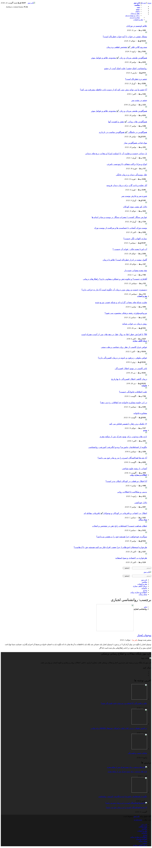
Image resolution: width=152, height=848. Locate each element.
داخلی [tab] (137, 11)
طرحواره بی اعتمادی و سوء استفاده (131, 558)
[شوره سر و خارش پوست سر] (146, 192)
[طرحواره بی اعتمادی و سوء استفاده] (146, 554)
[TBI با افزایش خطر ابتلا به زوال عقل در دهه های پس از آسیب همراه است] (146, 330)
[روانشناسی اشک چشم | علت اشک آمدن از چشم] (146, 64)
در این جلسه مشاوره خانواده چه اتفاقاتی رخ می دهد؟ (123, 402)
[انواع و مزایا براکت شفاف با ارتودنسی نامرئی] (146, 160)
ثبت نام (143, 3)
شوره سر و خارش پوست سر (134, 196)
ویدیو (145, 430)
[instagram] (146, 14)
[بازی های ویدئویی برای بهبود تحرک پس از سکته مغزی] (146, 432)
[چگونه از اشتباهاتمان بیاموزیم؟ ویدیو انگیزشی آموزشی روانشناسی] (146, 443)
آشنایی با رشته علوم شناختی (134, 468)
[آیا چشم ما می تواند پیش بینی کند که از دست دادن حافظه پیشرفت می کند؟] (146, 86)
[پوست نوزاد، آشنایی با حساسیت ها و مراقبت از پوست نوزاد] (146, 224)
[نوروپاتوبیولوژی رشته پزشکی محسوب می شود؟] (146, 309)
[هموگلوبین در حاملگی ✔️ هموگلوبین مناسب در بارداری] (146, 128)
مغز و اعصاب (142, 296)
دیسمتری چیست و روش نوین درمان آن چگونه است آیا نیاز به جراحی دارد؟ (114, 290)
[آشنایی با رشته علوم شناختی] (146, 464)
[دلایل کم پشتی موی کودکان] (146, 202)
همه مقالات (143, 827)
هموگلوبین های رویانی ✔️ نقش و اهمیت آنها (127, 121)
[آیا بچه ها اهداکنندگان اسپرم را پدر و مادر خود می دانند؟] (146, 454)
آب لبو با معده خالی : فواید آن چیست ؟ (130, 249)
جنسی (144, 843)
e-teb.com (138, 820)
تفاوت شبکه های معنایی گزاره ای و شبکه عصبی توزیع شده (121, 302)
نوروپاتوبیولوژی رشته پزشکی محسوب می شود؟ (126, 313)
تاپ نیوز (137, 3)
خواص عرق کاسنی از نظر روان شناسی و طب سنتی (124, 347)
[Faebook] (146, 672)
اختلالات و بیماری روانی (138, 475)
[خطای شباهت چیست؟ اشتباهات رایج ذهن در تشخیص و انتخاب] (146, 522)
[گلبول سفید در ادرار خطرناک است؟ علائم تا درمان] (146, 256)
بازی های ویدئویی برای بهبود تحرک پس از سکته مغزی (123, 436)
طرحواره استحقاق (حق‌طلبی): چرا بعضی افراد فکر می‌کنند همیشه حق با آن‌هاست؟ (110, 547)
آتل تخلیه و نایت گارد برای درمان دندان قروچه (127, 185)
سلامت (137, 5)
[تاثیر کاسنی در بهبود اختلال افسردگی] (146, 364)
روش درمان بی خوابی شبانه (134, 324)
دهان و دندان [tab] (135, 13)
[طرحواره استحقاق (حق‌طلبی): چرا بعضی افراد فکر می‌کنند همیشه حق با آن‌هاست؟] (146, 543)
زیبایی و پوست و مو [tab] (133, 15)
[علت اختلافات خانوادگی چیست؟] (146, 388)
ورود (149, 3)
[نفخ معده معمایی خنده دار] (146, 266)
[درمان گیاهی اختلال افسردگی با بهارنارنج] (146, 375)
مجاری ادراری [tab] (135, 18)
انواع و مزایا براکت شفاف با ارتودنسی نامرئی (127, 164)
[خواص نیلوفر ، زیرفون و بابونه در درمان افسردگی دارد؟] (146, 354)
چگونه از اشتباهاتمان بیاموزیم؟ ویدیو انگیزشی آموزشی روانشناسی (117, 447)
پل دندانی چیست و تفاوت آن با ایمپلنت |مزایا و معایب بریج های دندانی (116, 153)
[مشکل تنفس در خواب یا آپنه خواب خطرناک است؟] (146, 32)
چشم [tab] (138, 9)
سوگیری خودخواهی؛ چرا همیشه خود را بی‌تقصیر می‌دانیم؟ (121, 536)
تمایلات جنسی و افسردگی (137, 753)
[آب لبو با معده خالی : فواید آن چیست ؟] (146, 245)
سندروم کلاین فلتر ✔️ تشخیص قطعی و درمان (127, 47)
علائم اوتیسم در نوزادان (136, 26)
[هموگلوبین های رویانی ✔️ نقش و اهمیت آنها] (146, 117)
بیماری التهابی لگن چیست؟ (135, 238)
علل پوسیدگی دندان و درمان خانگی (131, 175)
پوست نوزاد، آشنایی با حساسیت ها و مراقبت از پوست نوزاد (120, 228)
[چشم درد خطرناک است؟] (146, 75)
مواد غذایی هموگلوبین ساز (135, 143)
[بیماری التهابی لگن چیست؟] (146, 234)
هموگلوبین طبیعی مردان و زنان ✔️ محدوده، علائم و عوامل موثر (119, 58)
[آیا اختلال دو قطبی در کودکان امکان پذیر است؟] (146, 477)
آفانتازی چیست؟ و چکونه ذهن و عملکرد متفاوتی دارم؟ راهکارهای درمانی (115, 279)
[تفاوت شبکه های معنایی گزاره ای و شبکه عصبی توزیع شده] (146, 298)
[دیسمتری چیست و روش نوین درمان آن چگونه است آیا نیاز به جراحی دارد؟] (146, 285)
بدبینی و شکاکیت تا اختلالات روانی (132, 492)
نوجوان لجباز (144, 635)
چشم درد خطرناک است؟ (136, 79)
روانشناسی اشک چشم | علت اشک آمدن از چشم (125, 68)
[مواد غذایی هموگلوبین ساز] (146, 139)
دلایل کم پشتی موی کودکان (135, 207)
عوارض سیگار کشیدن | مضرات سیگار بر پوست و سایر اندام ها (119, 217)
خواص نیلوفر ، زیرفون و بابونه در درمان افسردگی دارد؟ (122, 358)
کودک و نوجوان (141, 839)
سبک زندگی (142, 520)
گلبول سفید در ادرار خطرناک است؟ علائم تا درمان (125, 260)
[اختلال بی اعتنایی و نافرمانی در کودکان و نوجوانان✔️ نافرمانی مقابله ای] (146, 509)
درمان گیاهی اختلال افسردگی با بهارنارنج (129, 379)
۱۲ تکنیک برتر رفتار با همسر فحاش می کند (128, 424)
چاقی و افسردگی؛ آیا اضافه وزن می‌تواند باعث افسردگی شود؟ (124, 703)
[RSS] (146, 676)
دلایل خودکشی (140, 502)
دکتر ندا (135, 640)
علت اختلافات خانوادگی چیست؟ (133, 392)
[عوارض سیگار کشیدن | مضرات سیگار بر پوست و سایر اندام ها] (146, 213)
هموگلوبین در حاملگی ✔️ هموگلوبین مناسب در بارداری (123, 132)
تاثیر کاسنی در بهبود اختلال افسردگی (131, 368)
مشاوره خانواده (140, 413)
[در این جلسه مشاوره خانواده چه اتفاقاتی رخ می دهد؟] (146, 398)
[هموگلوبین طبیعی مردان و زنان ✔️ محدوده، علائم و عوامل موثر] (146, 54)
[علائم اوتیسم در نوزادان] (146, 22)
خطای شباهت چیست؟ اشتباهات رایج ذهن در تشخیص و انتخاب (119, 526)
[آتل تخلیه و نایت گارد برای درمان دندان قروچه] (146, 181)
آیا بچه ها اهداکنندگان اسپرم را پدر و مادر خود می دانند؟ (122, 458)
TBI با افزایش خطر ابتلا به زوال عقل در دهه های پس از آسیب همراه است (114, 334)
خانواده (144, 386)
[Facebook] (146, 6)
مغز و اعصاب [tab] (138, 20)
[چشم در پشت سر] (146, 96)
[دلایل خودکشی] (146, 498)
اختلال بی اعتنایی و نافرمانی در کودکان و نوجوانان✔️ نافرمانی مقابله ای (115, 513)
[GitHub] (146, 8)
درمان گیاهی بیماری (140, 341)
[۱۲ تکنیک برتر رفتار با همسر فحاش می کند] (146, 420)
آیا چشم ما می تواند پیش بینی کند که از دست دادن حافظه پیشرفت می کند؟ (113, 89)
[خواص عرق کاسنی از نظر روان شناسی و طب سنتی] (146, 343)
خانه (145, 607)
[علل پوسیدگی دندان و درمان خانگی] (146, 171)
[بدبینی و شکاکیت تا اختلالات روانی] (146, 488)
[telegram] (146, 12)
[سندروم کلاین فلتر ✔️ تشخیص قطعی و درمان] (146, 43)
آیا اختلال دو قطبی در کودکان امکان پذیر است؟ (126, 481)
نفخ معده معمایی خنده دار (135, 270)
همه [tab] (138, 7)
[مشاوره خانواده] (146, 409)
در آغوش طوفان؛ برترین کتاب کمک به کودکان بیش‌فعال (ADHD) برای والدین (119, 728)
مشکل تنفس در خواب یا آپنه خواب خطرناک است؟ (125, 36)
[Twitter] (146, 10)
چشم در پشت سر (139, 100)
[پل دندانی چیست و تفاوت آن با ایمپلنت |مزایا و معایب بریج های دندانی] (146, 149)
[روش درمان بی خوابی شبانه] (146, 320)
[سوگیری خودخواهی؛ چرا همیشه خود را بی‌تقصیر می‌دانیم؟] (146, 532)
